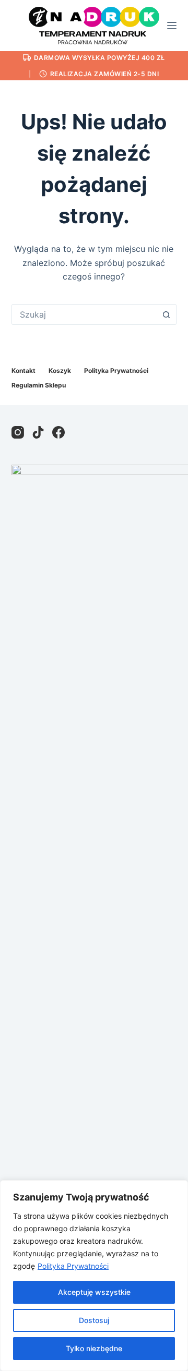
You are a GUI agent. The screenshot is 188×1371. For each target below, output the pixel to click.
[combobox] (84, 314)
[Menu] (172, 25)
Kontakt (23, 370)
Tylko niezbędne (94, 1348)
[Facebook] (58, 432)
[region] (94, 1275)
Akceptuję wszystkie (94, 1292)
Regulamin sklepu (38, 385)
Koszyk (60, 370)
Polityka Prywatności (73, 1265)
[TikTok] (38, 432)
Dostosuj (94, 1320)
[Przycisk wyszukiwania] (166, 314)
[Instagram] (17, 432)
